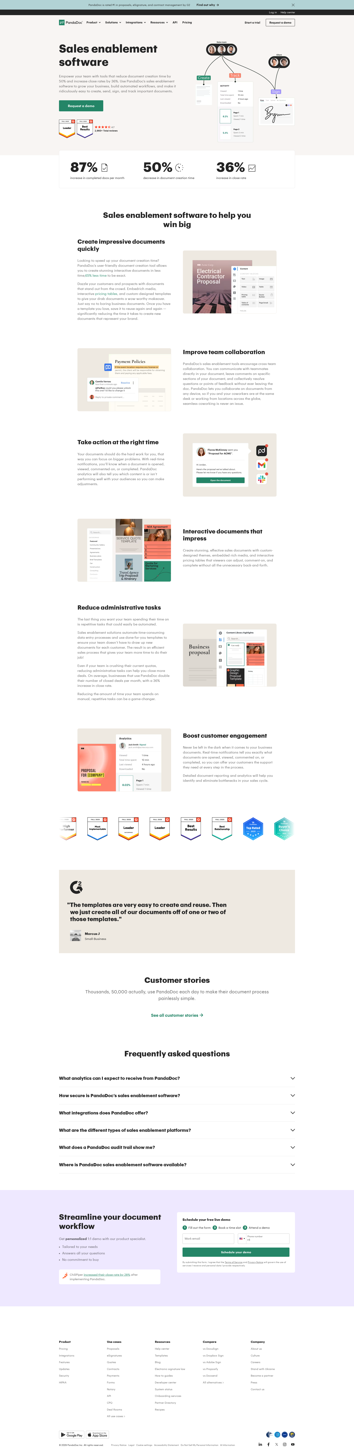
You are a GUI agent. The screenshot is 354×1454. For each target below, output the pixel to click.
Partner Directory (165, 1402)
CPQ (109, 1402)
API (175, 22)
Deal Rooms (114, 1409)
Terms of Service (233, 1262)
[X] (276, 1444)
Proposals (113, 1348)
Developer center (165, 1382)
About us (256, 1348)
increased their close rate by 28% (107, 1274)
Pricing (187, 22)
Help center (288, 12)
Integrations (66, 1355)
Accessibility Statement (166, 1445)
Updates (64, 1368)
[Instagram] (284, 1444)
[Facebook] (268, 1444)
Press (254, 1382)
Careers (255, 1362)
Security (64, 1375)
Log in (273, 12)
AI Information (227, 1445)
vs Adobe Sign (212, 1362)
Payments (113, 1375)
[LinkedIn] (260, 1444)
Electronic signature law (170, 1368)
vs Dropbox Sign (213, 1355)
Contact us (257, 1389)
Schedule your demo (236, 1252)
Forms (111, 1382)
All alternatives (212, 1382)
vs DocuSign (210, 1348)
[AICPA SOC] (277, 1435)
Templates (161, 1355)
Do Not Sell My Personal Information (199, 1445)
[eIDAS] (292, 1435)
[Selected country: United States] (242, 1239)
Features (64, 1362)
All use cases (115, 1416)
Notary (111, 1389)
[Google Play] (71, 1435)
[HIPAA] (269, 1435)
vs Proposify (210, 1368)
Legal (131, 1445)
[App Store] (97, 1435)
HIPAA (63, 1382)
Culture (255, 1355)
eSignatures (114, 1355)
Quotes (111, 1362)
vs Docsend (210, 1375)
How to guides (164, 1375)
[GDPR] (285, 1435)
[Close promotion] (293, 4)
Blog (158, 1362)
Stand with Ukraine (263, 1368)
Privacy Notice (255, 1262)
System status (163, 1389)
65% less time (96, 275)
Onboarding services (168, 1395)
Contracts (113, 1368)
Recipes (160, 1409)
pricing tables (106, 294)
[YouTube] (293, 1444)
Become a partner (262, 1375)
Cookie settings (144, 1445)
